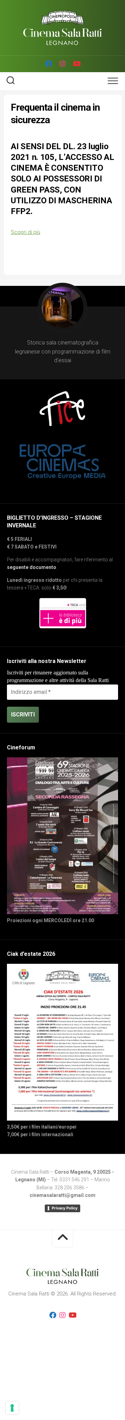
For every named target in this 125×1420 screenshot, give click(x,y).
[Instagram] (62, 64)
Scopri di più (25, 232)
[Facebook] (49, 64)
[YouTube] (76, 64)
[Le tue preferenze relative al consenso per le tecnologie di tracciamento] (12, 1407)
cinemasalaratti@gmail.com (62, 1195)
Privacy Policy (64, 1208)
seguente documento (31, 567)
